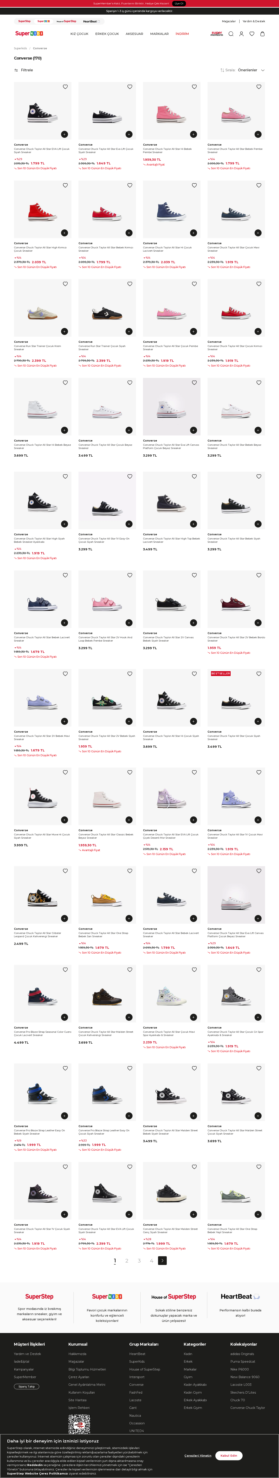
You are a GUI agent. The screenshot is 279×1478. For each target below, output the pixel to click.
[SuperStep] (24, 21)
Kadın (188, 1354)
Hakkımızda (77, 1354)
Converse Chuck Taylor (247, 1408)
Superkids (20, 48)
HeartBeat (137, 1354)
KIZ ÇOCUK (79, 34)
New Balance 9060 (245, 1377)
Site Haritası (77, 1400)
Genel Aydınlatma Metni (86, 1385)
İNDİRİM (182, 34)
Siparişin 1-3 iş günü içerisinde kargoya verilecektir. (139, 11)
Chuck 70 (237, 1400)
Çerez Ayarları (78, 1377)
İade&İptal (21, 1362)
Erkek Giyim (193, 1408)
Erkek (188, 1362)
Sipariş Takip (27, 1386)
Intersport (137, 1377)
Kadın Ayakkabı (195, 1385)
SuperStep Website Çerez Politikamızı (38, 1473)
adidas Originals (242, 1354)
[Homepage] (31, 34)
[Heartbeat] (92, 21)
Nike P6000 (239, 1369)
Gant (133, 1408)
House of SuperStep (144, 1369)
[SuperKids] (43, 21)
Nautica (135, 1416)
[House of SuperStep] (66, 21)
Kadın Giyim (193, 1392)
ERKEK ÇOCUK (107, 34)
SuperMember (25, 1377)
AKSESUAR (134, 34)
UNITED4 (136, 1431)
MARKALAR (159, 34)
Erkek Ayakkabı (195, 1400)
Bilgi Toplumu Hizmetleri (87, 1369)
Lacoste (135, 1400)
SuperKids (137, 1362)
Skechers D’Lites (243, 1392)
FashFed (135, 1392)
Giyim (188, 1377)
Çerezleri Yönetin (197, 1455)
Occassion (137, 1423)
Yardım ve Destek (27, 1354)
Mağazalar (229, 21)
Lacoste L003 (241, 1385)
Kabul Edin (229, 1455)
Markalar (190, 1369)
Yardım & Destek (254, 21)
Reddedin (35, 1465)
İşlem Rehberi (79, 1408)
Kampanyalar (24, 1369)
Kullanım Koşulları (81, 1392)
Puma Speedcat (242, 1362)
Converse (40, 48)
